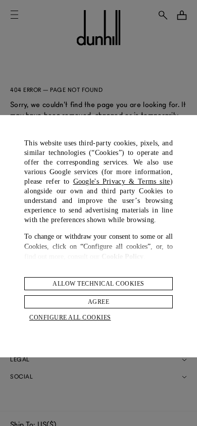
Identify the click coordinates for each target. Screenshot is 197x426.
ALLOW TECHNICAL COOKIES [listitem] (98, 283)
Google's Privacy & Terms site (121, 181)
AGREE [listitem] (99, 301)
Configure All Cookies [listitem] (70, 317)
